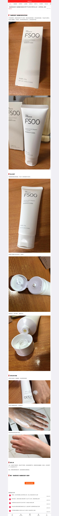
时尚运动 (46, 3)
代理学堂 (20, 3)
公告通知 (25, 3)
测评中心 (36, 3)
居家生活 (30, 3)
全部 (10, 3)
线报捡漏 (15, 3)
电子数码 (41, 3)
